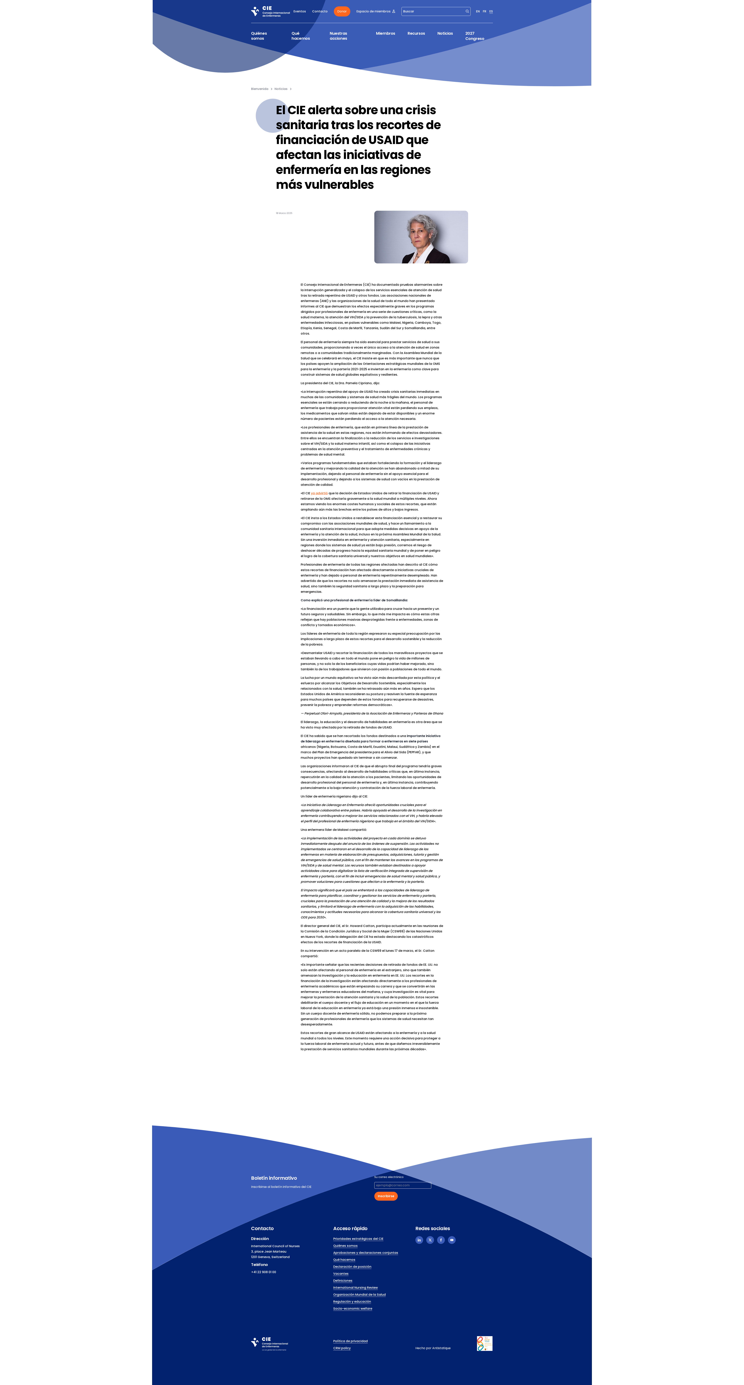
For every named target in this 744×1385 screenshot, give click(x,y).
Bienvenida (259, 89)
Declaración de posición (352, 1266)
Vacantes (341, 1273)
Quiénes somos (259, 36)
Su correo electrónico (389, 1177)
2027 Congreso (474, 36)
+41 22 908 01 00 (263, 1272)
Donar (342, 11)
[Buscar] (467, 11)
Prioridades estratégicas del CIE (358, 1239)
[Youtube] (452, 1240)
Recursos (416, 33)
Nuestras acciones (338, 36)
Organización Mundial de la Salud (359, 1294)
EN (478, 11)
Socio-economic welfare (352, 1308)
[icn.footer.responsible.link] (485, 1343)
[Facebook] (441, 1240)
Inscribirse (386, 1196)
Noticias (445, 33)
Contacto (320, 11)
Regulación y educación (352, 1301)
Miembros (385, 33)
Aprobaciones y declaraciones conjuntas (365, 1252)
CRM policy (342, 1348)
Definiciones (342, 1280)
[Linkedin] (419, 1240)
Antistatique (441, 1348)
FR (484, 11)
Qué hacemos (301, 36)
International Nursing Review (355, 1287)
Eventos (300, 11)
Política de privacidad (350, 1341)
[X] (430, 1240)
